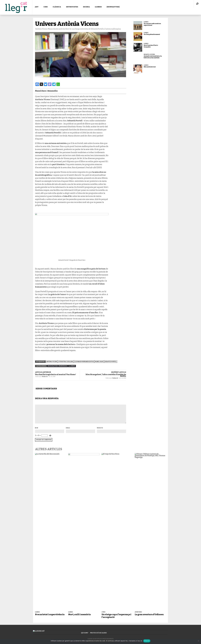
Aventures (138, 612)
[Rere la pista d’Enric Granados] (137, 47)
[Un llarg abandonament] (137, 36)
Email (68, 428)
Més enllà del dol (150, 67)
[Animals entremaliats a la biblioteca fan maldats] (137, 58)
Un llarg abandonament (152, 34)
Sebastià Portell (111, 361)
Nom (36, 428)
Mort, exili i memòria (79, 614)
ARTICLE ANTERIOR (43, 372)
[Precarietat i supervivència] (50, 531)
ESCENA (86, 7)
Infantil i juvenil (149, 54)
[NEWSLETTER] (113, 7)
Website (100, 428)
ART (36, 7)
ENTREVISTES (72, 7)
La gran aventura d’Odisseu (149, 614)
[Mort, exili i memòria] (83, 531)
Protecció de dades (98, 633)
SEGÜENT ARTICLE (118, 372)
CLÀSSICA (57, 7)
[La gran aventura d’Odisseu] (150, 531)
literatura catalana (65, 361)
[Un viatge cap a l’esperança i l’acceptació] (117, 531)
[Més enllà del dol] (137, 69)
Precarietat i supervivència (49, 614)
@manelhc (52, 91)
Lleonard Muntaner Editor (84, 361)
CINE (45, 7)
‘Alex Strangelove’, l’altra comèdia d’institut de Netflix (105, 375)
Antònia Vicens (51, 361)
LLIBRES (98, 7)
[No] (198, 641)
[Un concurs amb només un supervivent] (137, 25)
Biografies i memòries (57, 366)
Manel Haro (40, 91)
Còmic (104, 612)
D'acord (146, 641)
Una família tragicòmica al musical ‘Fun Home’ (55, 374)
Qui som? (84, 633)
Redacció (45, 376)
